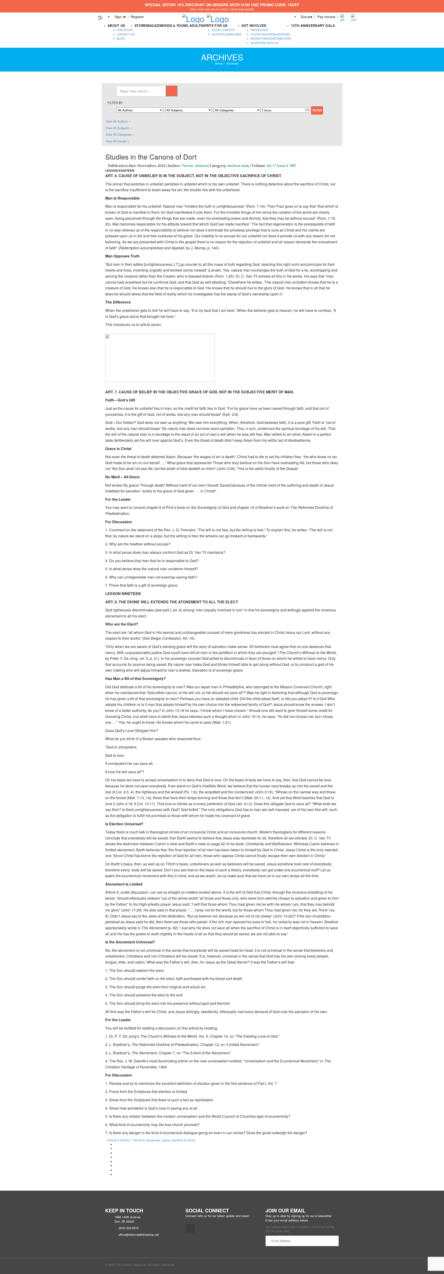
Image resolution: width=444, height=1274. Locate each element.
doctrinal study (239, 165)
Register (137, 16)
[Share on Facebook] (115, 1144)
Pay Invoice (326, 16)
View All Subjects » (119, 128)
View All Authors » (118, 121)
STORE (140, 25)
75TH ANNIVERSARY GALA (313, 25)
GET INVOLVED (253, 25)
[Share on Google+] (115, 1153)
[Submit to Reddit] (115, 1166)
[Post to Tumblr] (115, 1157)
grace (166, 1140)
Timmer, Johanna (194, 165)
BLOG (120, 38)
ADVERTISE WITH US (264, 43)
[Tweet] (115, 1148)
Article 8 (139, 1140)
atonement (153, 1140)
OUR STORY (125, 30)
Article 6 (113, 1140)
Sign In (120, 16)
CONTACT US (126, 34)
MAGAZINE (155, 25)
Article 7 (126, 1140)
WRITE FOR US (215, 25)
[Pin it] (115, 1161)
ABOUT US (116, 25)
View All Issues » (117, 141)
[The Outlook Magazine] (193, 17)
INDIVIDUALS (259, 30)
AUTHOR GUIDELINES (226, 34)
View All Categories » (120, 134)
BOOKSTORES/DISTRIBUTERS (271, 38)
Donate (306, 16)
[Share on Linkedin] (115, 1170)
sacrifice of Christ (183, 1140)
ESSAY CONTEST (223, 30)
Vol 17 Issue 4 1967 (281, 165)
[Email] (115, 1174)
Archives (232, 63)
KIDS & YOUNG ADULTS (183, 25)
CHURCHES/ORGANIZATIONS (270, 34)
